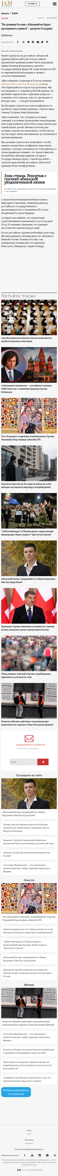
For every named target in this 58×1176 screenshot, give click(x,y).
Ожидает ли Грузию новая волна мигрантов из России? (26, 854)
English (15, 13)
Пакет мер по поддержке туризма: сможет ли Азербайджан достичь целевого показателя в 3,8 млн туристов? (27, 1065)
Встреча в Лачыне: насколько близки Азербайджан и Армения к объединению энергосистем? (28, 1051)
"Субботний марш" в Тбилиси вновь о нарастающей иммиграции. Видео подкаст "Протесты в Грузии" (27, 533)
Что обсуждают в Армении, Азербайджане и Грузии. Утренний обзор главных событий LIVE (28, 438)
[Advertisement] (29, 270)
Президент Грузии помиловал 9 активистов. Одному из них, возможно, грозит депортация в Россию (27, 628)
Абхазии (6, 84)
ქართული (5, 13)
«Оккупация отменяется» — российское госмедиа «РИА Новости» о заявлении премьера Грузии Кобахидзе (26, 389)
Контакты (29, 1140)
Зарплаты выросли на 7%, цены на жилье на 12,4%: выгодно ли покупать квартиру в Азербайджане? (26, 486)
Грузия (4, 18)
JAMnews (6, 35)
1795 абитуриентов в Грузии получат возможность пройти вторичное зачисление (26, 340)
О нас (29, 1130)
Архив (42, 18)
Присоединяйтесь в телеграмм (17, 1092)
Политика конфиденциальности (29, 1149)
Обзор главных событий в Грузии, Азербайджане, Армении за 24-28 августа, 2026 (26, 676)
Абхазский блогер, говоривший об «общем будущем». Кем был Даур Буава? (28, 581)
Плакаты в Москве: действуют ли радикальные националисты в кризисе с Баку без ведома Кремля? (27, 723)
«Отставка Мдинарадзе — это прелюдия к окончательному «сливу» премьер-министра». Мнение (26, 868)
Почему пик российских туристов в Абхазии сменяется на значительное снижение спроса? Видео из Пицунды (26, 828)
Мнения (29, 985)
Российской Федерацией (27, 84)
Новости (29, 880)
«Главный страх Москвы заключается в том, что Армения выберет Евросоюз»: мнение (27, 1080)
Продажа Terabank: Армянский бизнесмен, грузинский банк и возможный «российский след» (28, 842)
